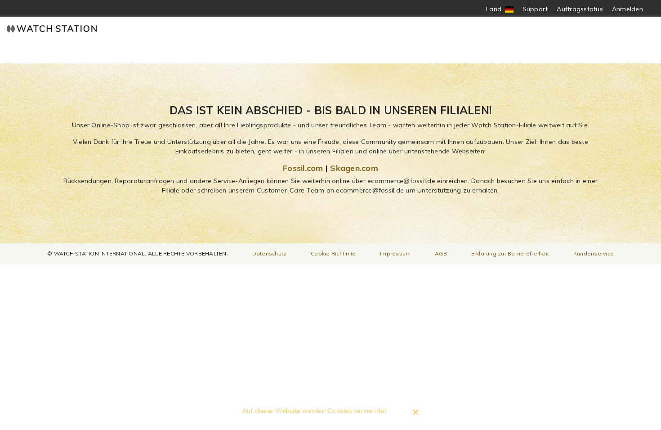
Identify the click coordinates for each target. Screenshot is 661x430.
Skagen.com (354, 168)
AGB (441, 253)
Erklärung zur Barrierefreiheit (510, 253)
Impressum (395, 253)
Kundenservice (593, 253)
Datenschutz (269, 253)
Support (535, 9)
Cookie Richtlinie (333, 253)
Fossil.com (303, 168)
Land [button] (500, 9)
